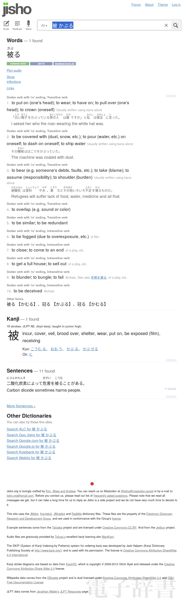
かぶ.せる (90, 348)
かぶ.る (72, 348)
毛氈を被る (99, 277)
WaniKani (108, 536)
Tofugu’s (60, 536)
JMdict (34, 514)
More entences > (21, 405)
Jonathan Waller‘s (48, 591)
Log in (176, 4)
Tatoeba (172, 388)
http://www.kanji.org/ (48, 550)
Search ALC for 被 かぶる (27, 429)
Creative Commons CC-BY (119, 527)
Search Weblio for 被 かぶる (29, 457)
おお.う (56, 348)
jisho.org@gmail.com (20, 495)
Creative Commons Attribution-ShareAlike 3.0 (132, 578)
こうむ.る (38, 348)
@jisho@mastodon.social (137, 491)
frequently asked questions (110, 495)
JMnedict (59, 514)
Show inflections (14, 79)
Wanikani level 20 (64, 63)
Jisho (17, 9)
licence (116, 518)
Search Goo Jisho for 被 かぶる (31, 434)
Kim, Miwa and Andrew (60, 491)
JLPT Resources (70, 591)
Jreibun (160, 527)
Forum (136, 4)
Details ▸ (171, 95)
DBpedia (52, 578)
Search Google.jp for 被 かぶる (31, 446)
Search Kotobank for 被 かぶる (31, 451)
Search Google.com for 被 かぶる (33, 440)
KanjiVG (71, 564)
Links (10, 88)
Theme (163, 4)
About (149, 4)
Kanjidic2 (46, 514)
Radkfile (77, 514)
